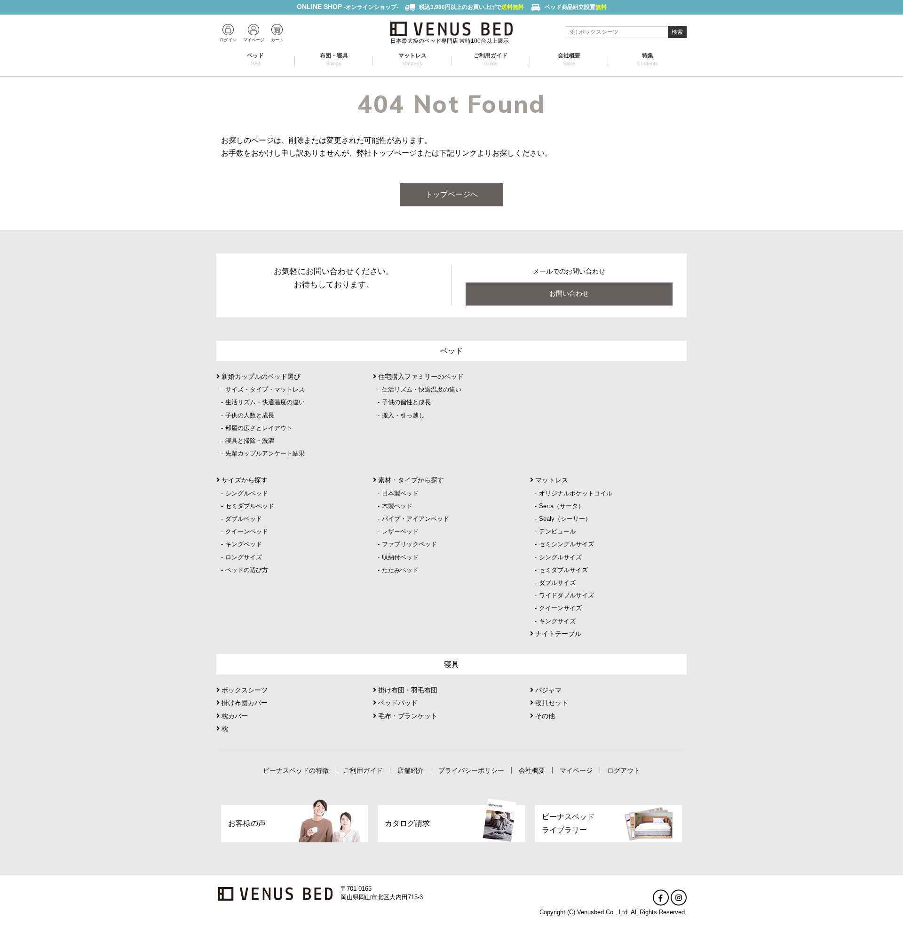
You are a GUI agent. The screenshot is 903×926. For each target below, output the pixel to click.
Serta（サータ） (561, 506)
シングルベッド (246, 493)
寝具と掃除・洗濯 (249, 440)
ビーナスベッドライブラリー (568, 823)
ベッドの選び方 (246, 569)
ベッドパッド (397, 702)
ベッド (255, 59)
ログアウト (623, 770)
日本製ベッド (400, 493)
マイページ (576, 770)
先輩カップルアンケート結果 (265, 453)
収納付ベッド (400, 557)
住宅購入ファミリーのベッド (420, 376)
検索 (677, 32)
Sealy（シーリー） (565, 518)
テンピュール (557, 531)
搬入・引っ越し (403, 415)
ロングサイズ (243, 557)
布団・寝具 (334, 59)
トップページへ (451, 194)
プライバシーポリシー (471, 770)
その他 (544, 716)
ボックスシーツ (244, 690)
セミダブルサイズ (563, 569)
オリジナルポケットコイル (575, 493)
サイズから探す (244, 480)
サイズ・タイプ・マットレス (265, 389)
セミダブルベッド (249, 506)
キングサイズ (557, 621)
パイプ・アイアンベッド (415, 518)
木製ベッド (397, 506)
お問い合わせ (569, 293)
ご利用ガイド (490, 59)
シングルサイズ (560, 557)
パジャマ (547, 690)
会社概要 (569, 59)
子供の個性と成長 (406, 402)
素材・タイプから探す (410, 480)
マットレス (412, 59)
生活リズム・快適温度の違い (265, 402)
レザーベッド (400, 531)
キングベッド (243, 544)
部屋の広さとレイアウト (259, 428)
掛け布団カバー (244, 702)
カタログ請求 (407, 823)
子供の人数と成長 (249, 415)
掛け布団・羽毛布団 (406, 690)
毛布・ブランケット (406, 716)
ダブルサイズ (557, 582)
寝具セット (550, 702)
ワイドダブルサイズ (566, 595)
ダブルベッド (243, 518)
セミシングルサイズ (566, 544)
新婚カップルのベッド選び (260, 376)
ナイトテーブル (557, 633)
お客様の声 (247, 823)
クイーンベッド (246, 531)
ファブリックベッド (409, 544)
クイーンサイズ (560, 608)
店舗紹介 (410, 770)
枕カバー (234, 716)
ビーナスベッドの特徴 (296, 770)
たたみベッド (400, 569)
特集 (647, 59)
